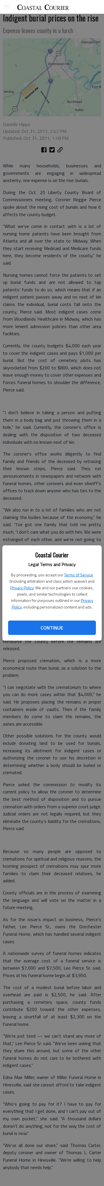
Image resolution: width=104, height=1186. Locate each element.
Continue (52, 627)
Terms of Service (78, 575)
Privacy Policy (22, 588)
